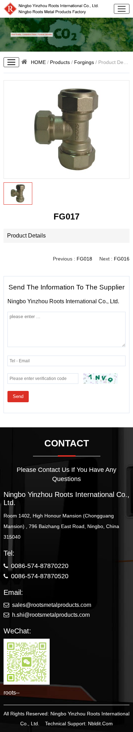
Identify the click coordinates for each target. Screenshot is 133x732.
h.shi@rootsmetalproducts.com (51, 615)
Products (60, 62)
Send (18, 396)
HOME (38, 62)
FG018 (84, 259)
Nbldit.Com (100, 723)
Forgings (84, 62)
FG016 (121, 259)
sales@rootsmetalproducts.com (51, 605)
